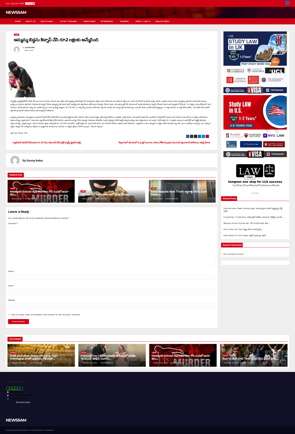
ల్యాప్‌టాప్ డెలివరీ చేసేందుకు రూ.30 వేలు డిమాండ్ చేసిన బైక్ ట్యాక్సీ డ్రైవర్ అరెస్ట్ (46, 142)
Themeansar (49, 430)
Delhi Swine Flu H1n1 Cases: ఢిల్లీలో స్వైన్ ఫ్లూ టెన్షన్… (245, 235)
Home (18, 21)
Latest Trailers (68, 21)
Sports (225, 355)
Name (11, 271)
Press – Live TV (143, 21)
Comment (13, 223)
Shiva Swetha (31, 199)
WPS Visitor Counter (23, 402)
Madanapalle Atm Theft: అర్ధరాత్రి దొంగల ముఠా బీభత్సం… (179, 193)
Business (13, 352)
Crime (16, 34)
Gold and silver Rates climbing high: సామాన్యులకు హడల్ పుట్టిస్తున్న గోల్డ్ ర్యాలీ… (34, 357)
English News (162, 21)
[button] (283, 21)
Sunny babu (30, 47)
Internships (107, 21)
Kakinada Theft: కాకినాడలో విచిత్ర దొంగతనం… (106, 194)
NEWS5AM (16, 12)
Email (11, 286)
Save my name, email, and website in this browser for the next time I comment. (45, 314)
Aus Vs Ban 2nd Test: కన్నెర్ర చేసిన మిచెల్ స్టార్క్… (243, 229)
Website (11, 300)
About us (31, 21)
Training (124, 21)
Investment (90, 21)
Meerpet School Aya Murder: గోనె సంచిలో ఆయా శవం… (39, 193)
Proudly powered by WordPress (17, 430)
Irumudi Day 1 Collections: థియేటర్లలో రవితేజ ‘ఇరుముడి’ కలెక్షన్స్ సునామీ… (253, 217)
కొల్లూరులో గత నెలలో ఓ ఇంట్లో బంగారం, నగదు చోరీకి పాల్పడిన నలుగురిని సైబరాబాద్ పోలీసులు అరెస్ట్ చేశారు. (165, 142)
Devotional (47, 21)
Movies (83, 352)
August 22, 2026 (19, 363)
